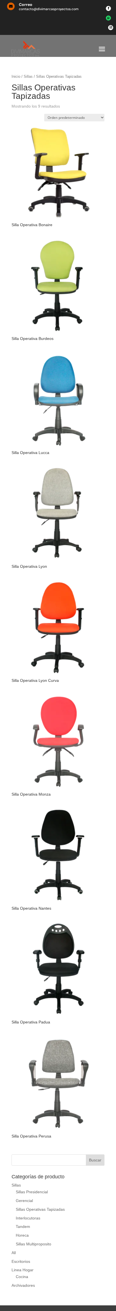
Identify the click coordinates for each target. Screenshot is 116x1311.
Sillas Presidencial (32, 1192)
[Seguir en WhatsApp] (108, 18)
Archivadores (23, 1285)
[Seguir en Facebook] (108, 8)
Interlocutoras (28, 1218)
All (14, 1252)
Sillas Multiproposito (33, 1244)
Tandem (23, 1226)
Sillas (28, 76)
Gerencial (24, 1200)
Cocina (22, 1276)
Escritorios (21, 1261)
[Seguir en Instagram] (110, 27)
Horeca (22, 1235)
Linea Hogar (23, 1270)
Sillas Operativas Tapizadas (40, 1209)
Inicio (16, 76)
